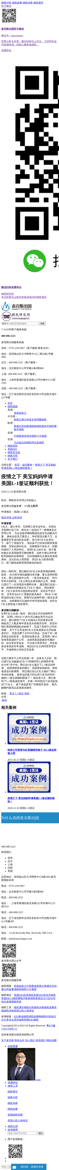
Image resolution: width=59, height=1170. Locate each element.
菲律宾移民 (30, 436)
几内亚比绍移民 (22, 442)
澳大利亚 (26, 419)
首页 (10, 403)
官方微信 (29, 25)
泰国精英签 (15, 1001)
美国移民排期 (15, 1114)
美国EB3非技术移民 (45, 995)
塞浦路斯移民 (34, 426)
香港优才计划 (43, 998)
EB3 (16, 1016)
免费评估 (24, 174)
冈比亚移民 (37, 442)
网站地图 (52, 1040)
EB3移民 (34, 1019)
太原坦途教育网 (20, 1019)
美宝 (11, 693)
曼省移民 (23, 1016)
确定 (41, 1133)
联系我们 (41, 1040)
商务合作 (19, 1040)
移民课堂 (38, 2)
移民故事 (17, 2)
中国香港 (19, 436)
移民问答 (6, 2)
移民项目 (13, 446)
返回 (4, 700)
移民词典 (28, 2)
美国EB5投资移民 (24, 995)
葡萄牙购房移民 (26, 998)
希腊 (16, 426)
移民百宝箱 (14, 452)
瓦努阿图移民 (39, 419)
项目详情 (6, 517)
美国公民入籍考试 (24, 1010)
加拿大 (22, 413)
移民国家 (13, 406)
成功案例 (27, 464)
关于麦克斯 (7, 1040)
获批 (26, 693)
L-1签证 (19, 693)
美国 (16, 413)
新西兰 (17, 419)
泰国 (44, 436)
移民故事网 (34, 1016)
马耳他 (22, 426)
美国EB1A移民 (9, 998)
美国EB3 (12, 449)
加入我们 (30, 1040)
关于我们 (13, 459)
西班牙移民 (48, 426)
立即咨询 (17, 517)
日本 (39, 436)
